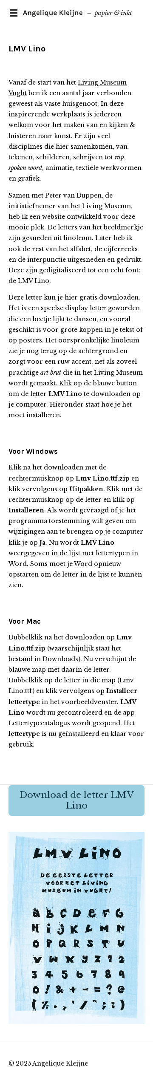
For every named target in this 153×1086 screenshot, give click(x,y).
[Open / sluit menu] (13, 12)
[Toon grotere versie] (76, 928)
